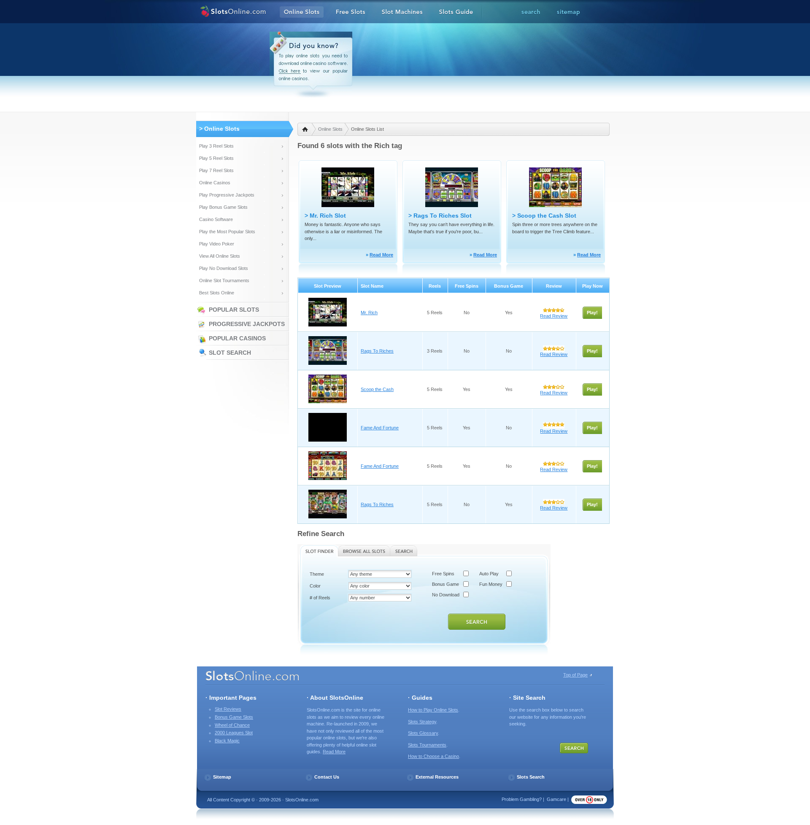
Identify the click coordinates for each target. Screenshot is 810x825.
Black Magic (227, 740)
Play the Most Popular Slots (227, 231)
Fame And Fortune (380, 427)
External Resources (437, 776)
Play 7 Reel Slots (216, 170)
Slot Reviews (228, 709)
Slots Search (531, 776)
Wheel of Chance (232, 725)
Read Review (553, 315)
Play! (592, 312)
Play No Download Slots (223, 268)
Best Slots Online (216, 292)
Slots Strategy (422, 721)
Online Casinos (214, 182)
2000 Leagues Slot (234, 732)
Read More (381, 254)
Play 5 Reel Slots (216, 158)
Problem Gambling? (522, 799)
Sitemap (222, 776)
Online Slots (330, 129)
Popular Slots (234, 309)
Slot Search (230, 352)
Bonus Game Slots (234, 717)
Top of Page (575, 674)
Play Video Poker (216, 243)
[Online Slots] (233, 12)
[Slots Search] (530, 12)
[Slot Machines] (402, 12)
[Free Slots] (350, 12)
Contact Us (326, 776)
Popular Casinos (237, 338)
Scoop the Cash (377, 389)
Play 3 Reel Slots (216, 145)
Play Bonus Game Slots (223, 207)
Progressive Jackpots (247, 324)
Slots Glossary (423, 733)
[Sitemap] (568, 12)
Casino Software (216, 219)
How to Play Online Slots (433, 709)
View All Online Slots (219, 256)
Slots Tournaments (427, 744)
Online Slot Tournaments (224, 280)
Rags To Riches (377, 350)
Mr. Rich (369, 312)
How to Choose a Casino (433, 756)
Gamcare (556, 799)
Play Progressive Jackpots (226, 194)
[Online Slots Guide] (456, 12)
